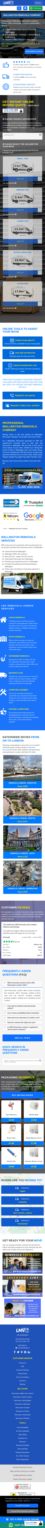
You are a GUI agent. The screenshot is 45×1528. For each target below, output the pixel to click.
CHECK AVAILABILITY (22, 342)
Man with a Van (16, 673)
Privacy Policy (34, 1501)
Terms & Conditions (22, 1377)
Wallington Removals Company (18, 528)
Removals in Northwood (22, 1415)
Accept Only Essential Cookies (22, 1511)
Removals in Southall (23, 1407)
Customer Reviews (22, 1370)
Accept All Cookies (22, 1505)
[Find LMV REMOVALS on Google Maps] (21, 1352)
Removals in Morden (22, 1418)
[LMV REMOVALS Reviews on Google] (34, 516)
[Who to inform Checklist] (22, 1308)
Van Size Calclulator (22, 1431)
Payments (22, 1442)
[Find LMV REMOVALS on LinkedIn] (29, 1352)
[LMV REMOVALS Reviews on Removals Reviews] (11, 503)
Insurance (22, 1380)
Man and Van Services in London (22, 1471)
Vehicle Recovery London (22, 1479)
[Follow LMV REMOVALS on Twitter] (18, 1352)
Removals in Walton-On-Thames (22, 1393)
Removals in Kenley (22, 1411)
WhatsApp (37, 8)
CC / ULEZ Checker (22, 1456)
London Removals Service (22, 1467)
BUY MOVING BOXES (22, 1095)
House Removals (17, 617)
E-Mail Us (23, 1345)
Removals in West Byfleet (22, 1400)
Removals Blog (23, 1449)
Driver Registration (22, 1459)
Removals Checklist (22, 1445)
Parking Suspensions (23, 1452)
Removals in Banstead (22, 1404)
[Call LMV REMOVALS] (25, 8)
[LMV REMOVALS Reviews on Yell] (11, 516)
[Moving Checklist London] (22, 1263)
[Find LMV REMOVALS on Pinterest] (25, 1352)
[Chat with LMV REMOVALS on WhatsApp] (12, 1525)
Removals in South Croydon (22, 1397)
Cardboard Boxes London (22, 1475)
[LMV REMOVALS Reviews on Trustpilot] (34, 503)
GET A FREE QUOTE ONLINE (24, 1519)
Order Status (22, 1434)
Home (5, 528)
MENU (38, 3)
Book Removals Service (34, 51)
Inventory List (22, 1438)
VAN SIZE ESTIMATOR (22, 354)
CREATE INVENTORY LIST (22, 368)
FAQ (22, 1366)
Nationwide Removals (19, 656)
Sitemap (22, 1384)
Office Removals (17, 637)
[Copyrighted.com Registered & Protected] (22, 1487)
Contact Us (22, 1363)
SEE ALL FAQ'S (22, 1038)
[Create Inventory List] (22, 1286)
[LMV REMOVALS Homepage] (9, 3)
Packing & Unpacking (19, 709)
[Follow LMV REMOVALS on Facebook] (14, 1352)
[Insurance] (22, 1495)
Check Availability (22, 1427)
